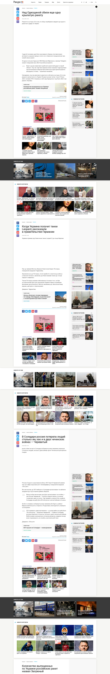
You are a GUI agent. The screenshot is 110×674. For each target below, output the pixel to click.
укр (90, 2)
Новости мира (29, 222)
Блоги (58, 2)
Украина (47, 2)
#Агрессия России (62, 100)
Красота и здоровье (68, 2)
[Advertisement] (44, 38)
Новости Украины (29, 8)
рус (92, 2)
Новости (33, 2)
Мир (53, 2)
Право (40, 2)
